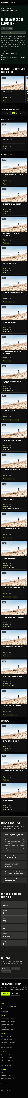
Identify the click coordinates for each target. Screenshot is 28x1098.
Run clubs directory (6, 1055)
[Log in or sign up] (24, 2)
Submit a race (4, 1011)
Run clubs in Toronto (6, 1057)
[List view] (16, 113)
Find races (5, 993)
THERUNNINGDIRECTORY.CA (8, 2)
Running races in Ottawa (7, 1024)
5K (2, 53)
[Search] (17, 2)
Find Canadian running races (8, 1006)
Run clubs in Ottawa (6, 1063)
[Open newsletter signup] (21, 2)
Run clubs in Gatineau (7, 1065)
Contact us (4, 1081)
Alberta (9, 8)
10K (7, 53)
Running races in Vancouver (8, 1021)
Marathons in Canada (7, 1045)
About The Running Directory (8, 1078)
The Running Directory (11, 984)
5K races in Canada (6, 1037)
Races (3, 8)
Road (2, 57)
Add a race (15, 993)
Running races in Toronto (7, 1018)
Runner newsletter (6, 1083)
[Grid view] (13, 113)
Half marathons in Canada (8, 1042)
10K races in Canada (6, 1039)
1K (11, 53)
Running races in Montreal (8, 1027)
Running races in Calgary (7, 1029)
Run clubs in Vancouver (7, 1060)
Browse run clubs (5, 1009)
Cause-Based (15, 57)
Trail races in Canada (6, 1047)
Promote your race (6, 1075)
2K (15, 53)
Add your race (5, 1073)
